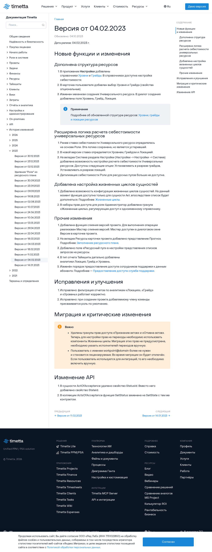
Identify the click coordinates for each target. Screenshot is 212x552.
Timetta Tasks (65, 499)
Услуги (85, 6)
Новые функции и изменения (186, 30)
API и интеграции (103, 499)
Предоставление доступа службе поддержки (123, 271)
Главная (59, 19)
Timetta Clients (66, 493)
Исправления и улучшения (192, 78)
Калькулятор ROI (156, 504)
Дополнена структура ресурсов (192, 39)
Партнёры (187, 477)
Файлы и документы (105, 458)
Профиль (186, 446)
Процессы (99, 465)
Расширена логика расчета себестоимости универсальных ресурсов (194, 50)
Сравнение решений (159, 487)
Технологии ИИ (101, 446)
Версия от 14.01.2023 (155, 415)
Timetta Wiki (64, 506)
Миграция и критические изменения (192, 85)
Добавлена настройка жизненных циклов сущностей (192, 64)
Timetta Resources (68, 481)
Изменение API (186, 92)
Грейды (96, 75)
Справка (150, 446)
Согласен (168, 542)
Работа (184, 471)
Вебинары (151, 481)
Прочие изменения (190, 73)
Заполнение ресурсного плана (97, 243)
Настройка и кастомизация (110, 477)
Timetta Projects (67, 468)
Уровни (83, 75)
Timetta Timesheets (69, 487)
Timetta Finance (66, 474)
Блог (148, 468)
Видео (149, 474)
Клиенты (185, 465)
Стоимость (120, 6)
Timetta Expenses (68, 512)
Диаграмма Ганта (103, 471)
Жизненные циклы (107, 199)
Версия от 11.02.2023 (69, 415)
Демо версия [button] (197, 6)
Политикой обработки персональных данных (73, 547)
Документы (187, 452)
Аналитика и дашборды (107, 452)
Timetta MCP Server (105, 493)
